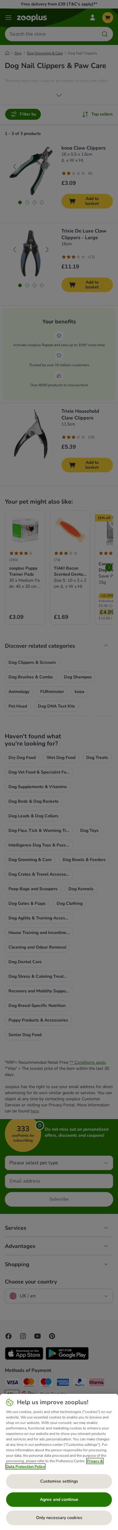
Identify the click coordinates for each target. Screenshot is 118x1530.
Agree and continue (59, 1499)
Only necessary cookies (59, 1518)
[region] (59, 1462)
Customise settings (59, 1481)
